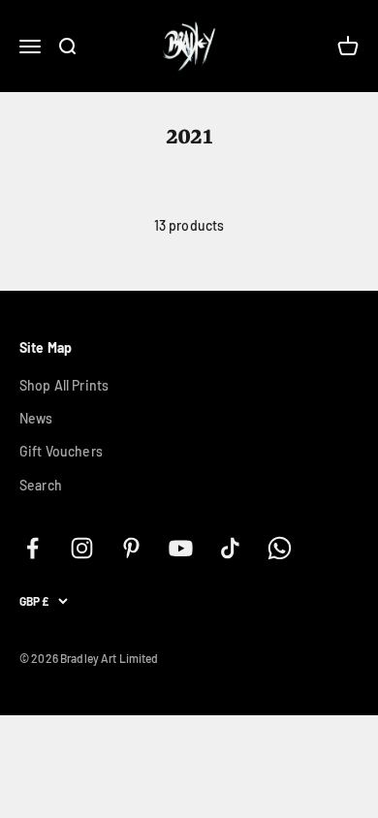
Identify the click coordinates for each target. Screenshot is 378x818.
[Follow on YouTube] (181, 548)
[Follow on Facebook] (32, 548)
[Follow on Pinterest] (131, 548)
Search (40, 485)
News (36, 418)
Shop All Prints (64, 385)
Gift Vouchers (61, 451)
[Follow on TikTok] (230, 548)
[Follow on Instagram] (82, 548)
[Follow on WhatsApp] (280, 548)
